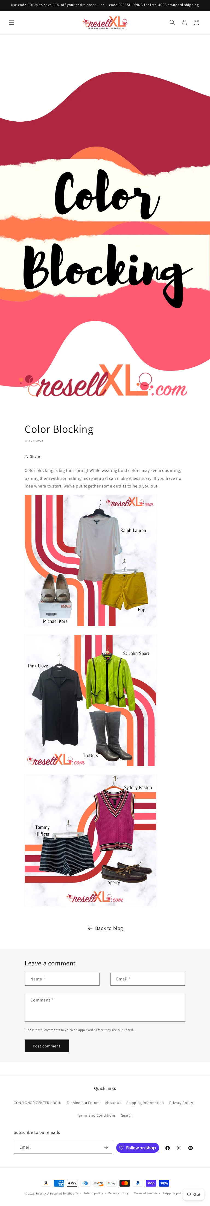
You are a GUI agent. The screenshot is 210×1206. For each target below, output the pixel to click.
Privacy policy (118, 1193)
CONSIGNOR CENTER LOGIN (38, 1102)
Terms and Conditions (96, 1115)
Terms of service (145, 1193)
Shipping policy (173, 1193)
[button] (11, 22)
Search (127, 1115)
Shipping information (145, 1102)
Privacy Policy (181, 1102)
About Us (113, 1102)
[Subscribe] (106, 1147)
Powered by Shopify (64, 1193)
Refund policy (93, 1193)
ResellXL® (42, 1193)
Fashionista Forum (83, 1102)
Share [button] (35, 456)
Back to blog (109, 928)
